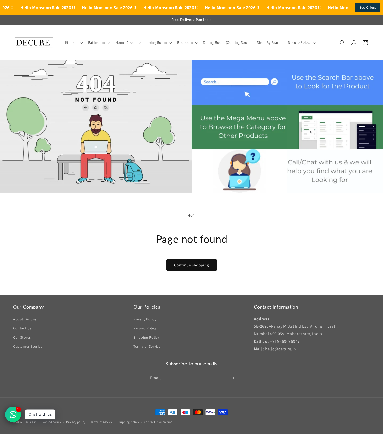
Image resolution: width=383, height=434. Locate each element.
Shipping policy (128, 422)
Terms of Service (147, 346)
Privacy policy (75, 422)
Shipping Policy (146, 337)
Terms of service (102, 422)
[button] (73, 42)
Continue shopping (191, 264)
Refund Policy (145, 328)
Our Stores (22, 337)
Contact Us (22, 328)
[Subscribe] (232, 378)
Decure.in (30, 422)
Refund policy (51, 422)
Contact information (158, 422)
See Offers (367, 7)
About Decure (24, 319)
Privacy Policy (144, 319)
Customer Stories (27, 346)
